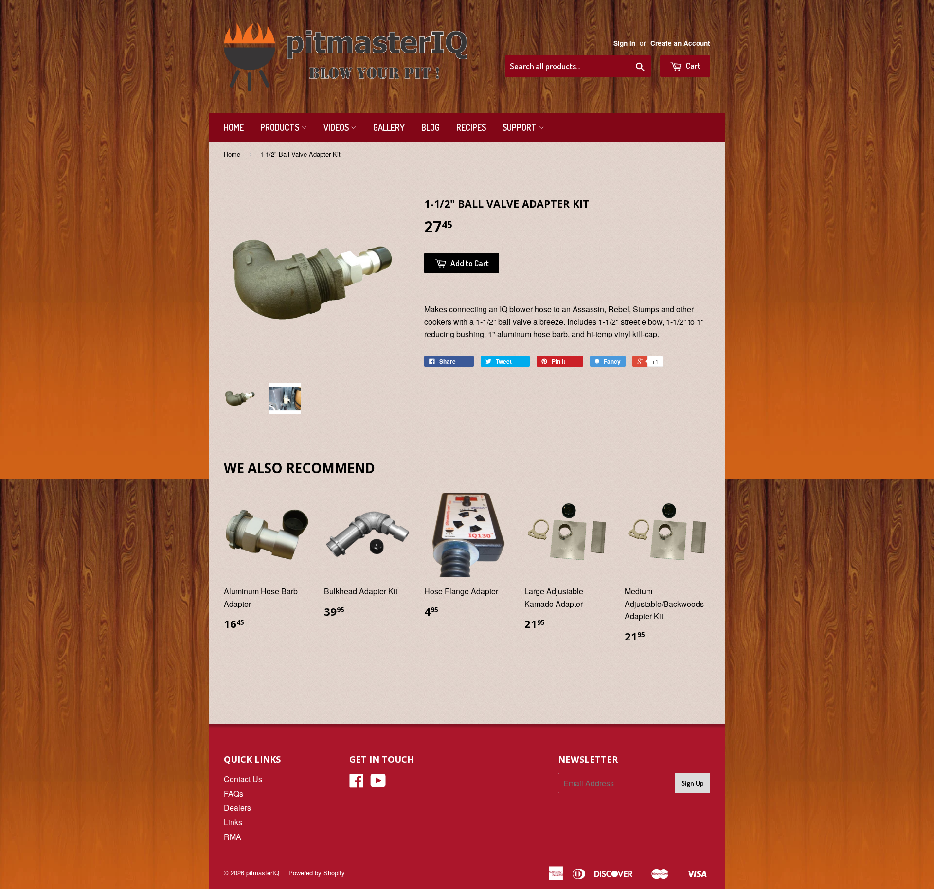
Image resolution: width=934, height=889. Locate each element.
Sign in (624, 43)
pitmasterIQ (262, 872)
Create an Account (680, 43)
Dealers (237, 807)
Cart (692, 65)
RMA (232, 836)
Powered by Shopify (316, 872)
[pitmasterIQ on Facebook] (356, 783)
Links (233, 822)
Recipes (471, 127)
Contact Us (243, 778)
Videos (337, 127)
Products (280, 127)
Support (521, 127)
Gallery (389, 127)
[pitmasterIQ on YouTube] (378, 783)
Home (234, 127)
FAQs (233, 793)
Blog (430, 127)
